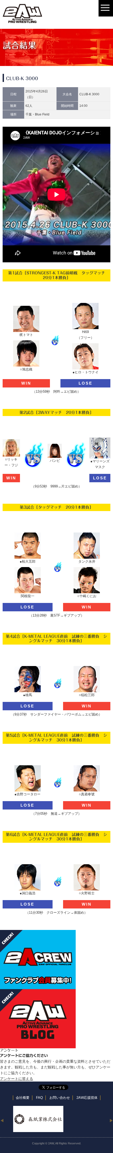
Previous (2, 1120)
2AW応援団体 (86, 1098)
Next (111, 1120)
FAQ (39, 1098)
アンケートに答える (16, 1079)
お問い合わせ (59, 1098)
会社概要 (22, 1098)
